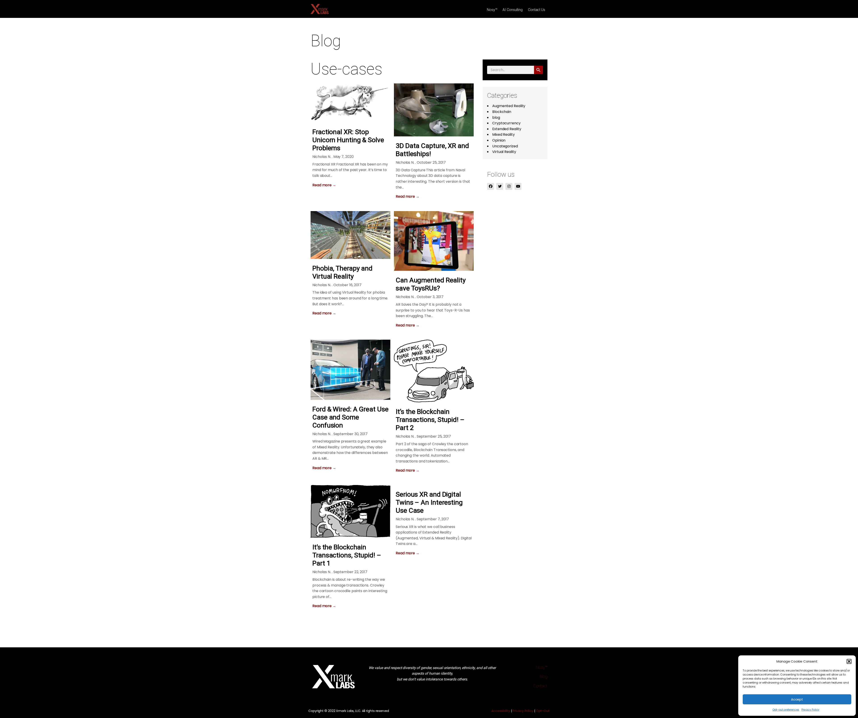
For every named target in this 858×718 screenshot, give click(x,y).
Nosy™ (492, 10)
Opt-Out (543, 711)
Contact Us (536, 10)
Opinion (498, 140)
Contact (540, 686)
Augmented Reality (508, 105)
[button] (849, 661)
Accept (797, 699)
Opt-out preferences (785, 710)
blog (496, 117)
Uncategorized (505, 146)
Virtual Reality (504, 151)
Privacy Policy (810, 710)
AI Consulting (513, 10)
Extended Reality (506, 128)
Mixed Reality (503, 134)
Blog (543, 676)
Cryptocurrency (506, 123)
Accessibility (500, 711)
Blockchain (501, 111)
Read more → (324, 185)
